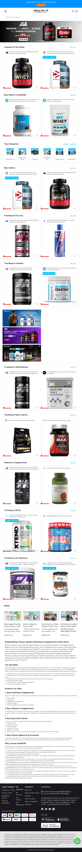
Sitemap (28, 804)
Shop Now (41, 5)
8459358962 (64, 794)
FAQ (12, 790)
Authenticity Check (32, 793)
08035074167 (54, 794)
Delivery (28, 796)
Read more (8, 635)
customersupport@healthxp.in (59, 792)
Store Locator (30, 799)
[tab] (37, 40)
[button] (73, 11)
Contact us (6, 790)
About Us (28, 790)
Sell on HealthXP (31, 802)
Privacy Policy (7, 793)
